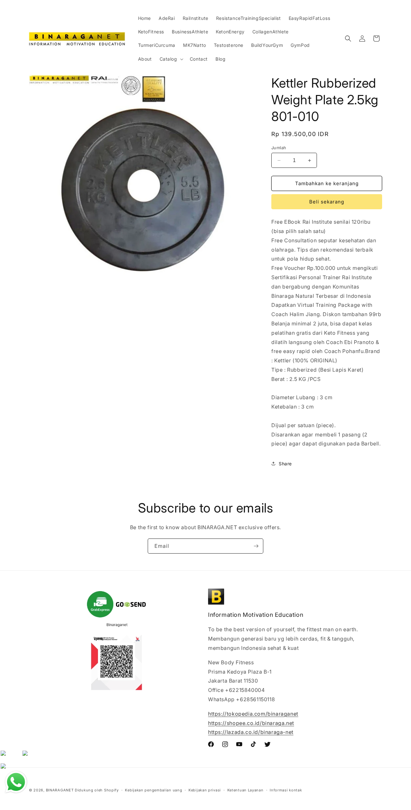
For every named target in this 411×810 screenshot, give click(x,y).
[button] (171, 59)
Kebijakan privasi (204, 790)
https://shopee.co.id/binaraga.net (251, 723)
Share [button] (285, 463)
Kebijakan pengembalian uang (153, 790)
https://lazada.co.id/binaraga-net (250, 732)
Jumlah (278, 147)
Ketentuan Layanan (245, 790)
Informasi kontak (286, 790)
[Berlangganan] (256, 546)
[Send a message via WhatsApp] (16, 782)
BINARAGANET (60, 790)
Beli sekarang (326, 202)
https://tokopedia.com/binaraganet (253, 714)
